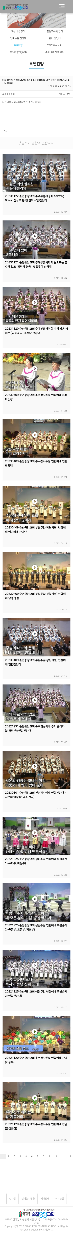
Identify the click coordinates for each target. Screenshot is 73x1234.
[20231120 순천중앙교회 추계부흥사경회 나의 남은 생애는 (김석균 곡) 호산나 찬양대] (36, 306)
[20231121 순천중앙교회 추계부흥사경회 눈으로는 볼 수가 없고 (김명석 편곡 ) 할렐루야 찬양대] (36, 239)
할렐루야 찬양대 (55, 31)
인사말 (12, 1198)
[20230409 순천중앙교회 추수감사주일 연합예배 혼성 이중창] (36, 372)
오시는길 (59, 1198)
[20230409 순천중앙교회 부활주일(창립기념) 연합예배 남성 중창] (36, 571)
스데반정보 (47, 1229)
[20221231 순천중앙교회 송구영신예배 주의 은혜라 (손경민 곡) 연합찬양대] (36, 703)
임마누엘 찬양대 (18, 38)
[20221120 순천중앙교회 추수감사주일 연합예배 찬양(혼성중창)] (36, 1101)
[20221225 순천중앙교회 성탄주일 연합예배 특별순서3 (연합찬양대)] (36, 969)
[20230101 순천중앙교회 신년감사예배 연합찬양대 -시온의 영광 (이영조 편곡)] (36, 770)
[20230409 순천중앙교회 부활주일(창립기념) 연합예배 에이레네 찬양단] (36, 505)
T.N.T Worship (54, 45)
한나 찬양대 (55, 38)
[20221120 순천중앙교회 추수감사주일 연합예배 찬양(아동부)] (36, 1035)
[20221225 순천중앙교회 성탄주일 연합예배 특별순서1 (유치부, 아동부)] (36, 836)
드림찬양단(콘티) (18, 52)
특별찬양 (18, 45)
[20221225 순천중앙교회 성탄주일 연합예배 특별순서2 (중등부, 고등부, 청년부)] (36, 902)
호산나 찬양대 (18, 31)
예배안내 (44, 1198)
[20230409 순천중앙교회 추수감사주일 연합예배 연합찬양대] (36, 438)
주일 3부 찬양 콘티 (54, 52)
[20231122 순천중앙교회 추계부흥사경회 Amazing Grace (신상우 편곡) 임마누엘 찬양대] (36, 173)
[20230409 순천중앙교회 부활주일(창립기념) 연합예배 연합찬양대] (36, 637)
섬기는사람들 (28, 1198)
